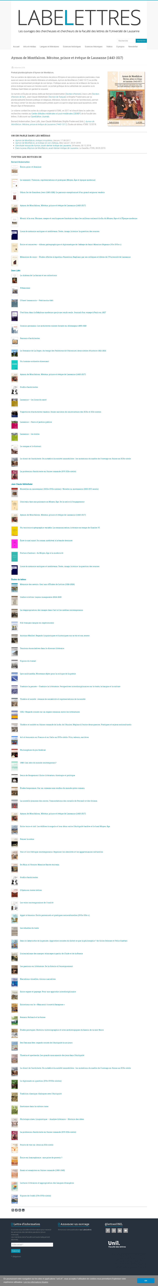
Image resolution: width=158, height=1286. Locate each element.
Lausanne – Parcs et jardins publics (36, 422)
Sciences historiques (72, 46)
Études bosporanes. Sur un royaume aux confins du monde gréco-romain (52, 788)
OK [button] (146, 1281)
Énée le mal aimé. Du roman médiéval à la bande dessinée (46, 540)
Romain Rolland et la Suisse (32, 1017)
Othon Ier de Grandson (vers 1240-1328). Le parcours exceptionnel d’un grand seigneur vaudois (62, 192)
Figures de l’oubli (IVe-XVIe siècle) (35, 1196)
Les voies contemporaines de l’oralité (36, 902)
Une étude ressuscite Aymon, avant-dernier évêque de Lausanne (43, 145)
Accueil (16, 46)
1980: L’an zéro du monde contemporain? (38, 763)
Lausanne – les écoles (30, 434)
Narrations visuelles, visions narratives (38, 979)
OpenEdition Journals (40, 116)
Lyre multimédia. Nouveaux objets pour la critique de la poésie (48, 674)
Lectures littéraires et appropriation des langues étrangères (47, 1183)
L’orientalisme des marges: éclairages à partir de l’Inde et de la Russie (51, 953)
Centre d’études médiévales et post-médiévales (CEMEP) (56, 113)
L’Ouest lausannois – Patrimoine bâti (36, 300)
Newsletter (133, 46)
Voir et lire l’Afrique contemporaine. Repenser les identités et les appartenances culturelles (61, 852)
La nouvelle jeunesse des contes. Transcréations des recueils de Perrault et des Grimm (58, 801)
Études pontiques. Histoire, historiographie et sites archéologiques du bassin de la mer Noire (62, 1030)
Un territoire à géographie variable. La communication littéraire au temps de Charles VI (60, 527)
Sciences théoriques (93, 46)
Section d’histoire (73, 94)
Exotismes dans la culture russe (34, 1106)
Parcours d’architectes (30, 338)
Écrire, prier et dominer (30, 167)
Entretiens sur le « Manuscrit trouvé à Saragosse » (42, 1004)
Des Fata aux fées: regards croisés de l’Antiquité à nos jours (46, 1042)
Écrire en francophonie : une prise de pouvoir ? (41, 1157)
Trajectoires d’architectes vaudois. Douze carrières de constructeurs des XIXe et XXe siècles (60, 412)
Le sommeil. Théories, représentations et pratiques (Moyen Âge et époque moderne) (57, 180)
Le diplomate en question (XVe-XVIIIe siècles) (40, 1081)
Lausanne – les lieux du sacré (33, 400)
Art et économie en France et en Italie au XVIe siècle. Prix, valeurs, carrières (54, 737)
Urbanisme (25, 288)
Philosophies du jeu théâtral (33, 750)
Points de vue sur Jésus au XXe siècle (36, 1145)
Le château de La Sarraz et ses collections (38, 275)
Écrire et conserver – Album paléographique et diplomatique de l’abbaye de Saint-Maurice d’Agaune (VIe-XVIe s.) (70, 244)
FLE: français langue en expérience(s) (37, 623)
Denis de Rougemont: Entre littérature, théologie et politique (47, 775)
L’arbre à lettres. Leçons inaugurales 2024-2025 (40, 597)
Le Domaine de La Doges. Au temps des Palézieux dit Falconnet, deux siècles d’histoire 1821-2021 (63, 351)
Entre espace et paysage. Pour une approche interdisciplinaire (48, 991)
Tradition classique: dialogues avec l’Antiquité (41, 1093)
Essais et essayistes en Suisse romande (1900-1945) (42, 1170)
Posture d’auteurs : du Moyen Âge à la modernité (41, 553)
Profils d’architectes (29, 387)
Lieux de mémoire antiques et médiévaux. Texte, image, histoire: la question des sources (59, 231)
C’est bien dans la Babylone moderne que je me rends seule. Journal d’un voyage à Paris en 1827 (63, 312)
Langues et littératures (49, 46)
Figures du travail (28, 661)
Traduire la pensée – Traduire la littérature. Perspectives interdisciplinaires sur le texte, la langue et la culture (70, 686)
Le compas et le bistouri (30, 446)
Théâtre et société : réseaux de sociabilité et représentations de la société (52, 699)
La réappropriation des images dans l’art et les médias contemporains (51, 610)
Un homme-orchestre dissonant (34, 361)
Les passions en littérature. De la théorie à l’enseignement (46, 966)
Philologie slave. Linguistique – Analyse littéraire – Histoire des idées (52, 1119)
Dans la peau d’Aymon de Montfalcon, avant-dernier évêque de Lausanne (46, 148)
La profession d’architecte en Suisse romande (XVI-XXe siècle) (48, 471)
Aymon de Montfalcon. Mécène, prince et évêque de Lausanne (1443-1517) (53, 205)
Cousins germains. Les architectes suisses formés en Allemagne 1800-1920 (53, 326)
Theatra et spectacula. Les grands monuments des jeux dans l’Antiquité (52, 1055)
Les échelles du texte (29, 928)
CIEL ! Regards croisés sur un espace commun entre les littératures (50, 712)
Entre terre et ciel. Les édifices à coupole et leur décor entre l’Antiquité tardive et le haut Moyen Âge (65, 826)
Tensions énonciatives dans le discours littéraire (42, 648)
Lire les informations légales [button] (36, 1282)
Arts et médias (29, 46)
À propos (120, 46)
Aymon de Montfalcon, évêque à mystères (33, 140)
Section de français (57, 97)
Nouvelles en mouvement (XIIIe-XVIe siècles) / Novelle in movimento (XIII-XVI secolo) (59, 489)
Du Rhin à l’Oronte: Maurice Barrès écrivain (39, 864)
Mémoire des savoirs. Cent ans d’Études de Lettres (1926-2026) (47, 584)
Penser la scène (27, 839)
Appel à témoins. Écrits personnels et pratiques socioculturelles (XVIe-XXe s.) (55, 915)
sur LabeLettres (85, 1230)
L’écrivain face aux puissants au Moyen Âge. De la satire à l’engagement (52, 502)
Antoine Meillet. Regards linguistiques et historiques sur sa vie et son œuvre (54, 635)
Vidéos (109, 46)
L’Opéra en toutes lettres (31, 890)
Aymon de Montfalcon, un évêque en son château (36, 143)
